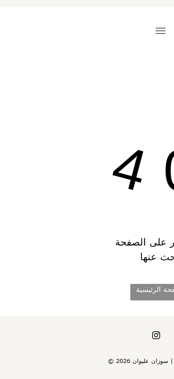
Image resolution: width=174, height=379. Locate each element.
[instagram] (156, 336)
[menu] (161, 31)
